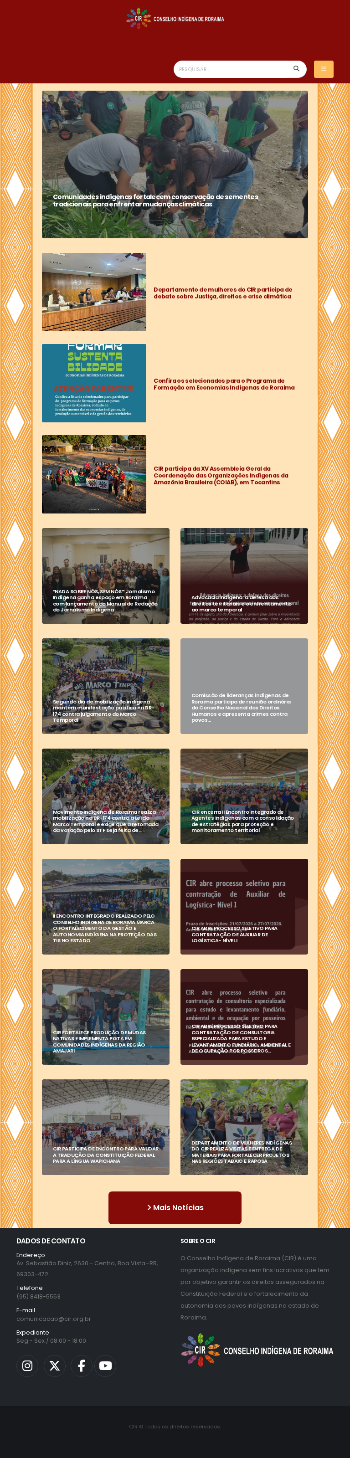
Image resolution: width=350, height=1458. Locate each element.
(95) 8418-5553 (38, 1296)
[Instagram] (27, 1366)
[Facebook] (82, 1366)
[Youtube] (105, 1366)
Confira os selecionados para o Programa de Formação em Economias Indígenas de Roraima (224, 384)
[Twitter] (55, 1366)
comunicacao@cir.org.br (53, 1319)
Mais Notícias (177, 1207)
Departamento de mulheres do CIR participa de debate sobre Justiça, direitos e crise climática (223, 293)
